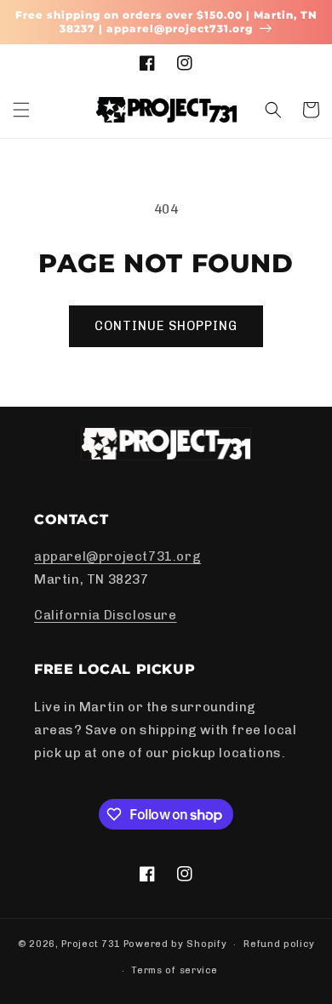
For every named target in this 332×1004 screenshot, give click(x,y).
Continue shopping (166, 326)
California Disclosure (105, 615)
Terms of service (174, 970)
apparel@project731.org (117, 556)
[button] (21, 109)
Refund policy (278, 944)
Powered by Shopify (175, 944)
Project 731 (91, 944)
